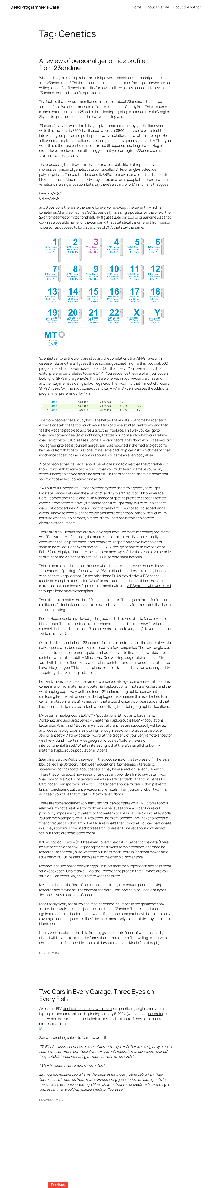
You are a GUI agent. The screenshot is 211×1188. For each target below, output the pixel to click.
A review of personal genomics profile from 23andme (92, 64)
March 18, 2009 (49, 953)
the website (98, 1037)
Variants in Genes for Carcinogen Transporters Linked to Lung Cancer (102, 781)
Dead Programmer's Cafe (34, 7)
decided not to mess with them (87, 1008)
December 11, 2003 (51, 1100)
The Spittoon (67, 764)
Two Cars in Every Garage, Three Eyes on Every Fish (96, 995)
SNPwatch (155, 769)
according (156, 1013)
